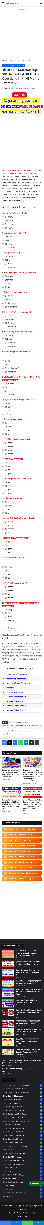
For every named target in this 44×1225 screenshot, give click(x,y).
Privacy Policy (31, 1213)
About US (11, 1213)
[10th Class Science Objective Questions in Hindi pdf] (8, 1003)
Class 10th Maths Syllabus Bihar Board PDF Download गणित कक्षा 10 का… (28, 972)
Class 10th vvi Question (11, 1125)
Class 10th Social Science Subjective (16, 1085)
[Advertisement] (22, 33)
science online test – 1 (16, 692)
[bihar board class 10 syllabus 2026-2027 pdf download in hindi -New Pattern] (8, 992)
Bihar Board (7, 1196)
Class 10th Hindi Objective (12, 1099)
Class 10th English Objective (13, 1107)
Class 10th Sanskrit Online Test (14, 1193)
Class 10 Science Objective (22, 846)
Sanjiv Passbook (9, 1150)
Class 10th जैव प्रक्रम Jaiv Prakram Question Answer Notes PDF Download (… (28, 1052)
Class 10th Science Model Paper (15, 1114)
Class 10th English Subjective (13, 1110)
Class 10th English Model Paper (14, 1153)
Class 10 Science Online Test (20, 61)
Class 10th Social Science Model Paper (17, 1146)
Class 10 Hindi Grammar (20, 862)
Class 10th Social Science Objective (16, 1092)
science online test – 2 (16, 697)
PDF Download (8, 1186)
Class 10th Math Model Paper (13, 1175)
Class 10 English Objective (21, 857)
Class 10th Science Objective (13, 1128)
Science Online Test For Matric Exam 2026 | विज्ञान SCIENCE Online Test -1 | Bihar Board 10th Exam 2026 (11, 804)
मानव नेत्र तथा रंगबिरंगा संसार (16, 679)
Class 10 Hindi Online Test (12, 1143)
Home (6, 61)
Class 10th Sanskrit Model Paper (15, 1164)
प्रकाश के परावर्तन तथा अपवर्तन (17, 674)
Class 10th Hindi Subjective (13, 1096)
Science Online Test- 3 (16, 701)
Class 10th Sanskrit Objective (13, 1135)
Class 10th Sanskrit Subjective (14, 1132)
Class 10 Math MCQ (10, 1168)
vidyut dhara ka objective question (21, 731)
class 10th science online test (17, 722)
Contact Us (21, 1213)
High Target (9, 88)
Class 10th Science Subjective (14, 1089)
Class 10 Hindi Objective (20, 835)
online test (6, 731)
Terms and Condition (22, 1216)
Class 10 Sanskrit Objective (22, 851)
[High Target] (13, 3)
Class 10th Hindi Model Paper (13, 1160)
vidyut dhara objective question (12, 734)
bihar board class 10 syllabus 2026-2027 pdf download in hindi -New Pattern (29, 992)
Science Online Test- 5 (16, 710)
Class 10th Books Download (13, 1182)
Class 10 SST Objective (20, 840)
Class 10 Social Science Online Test (16, 1121)
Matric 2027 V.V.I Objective (22, 829)
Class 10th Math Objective (12, 1139)
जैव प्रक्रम (10, 688)
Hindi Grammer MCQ (10, 1178)
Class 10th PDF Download (12, 1157)
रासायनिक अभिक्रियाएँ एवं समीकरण (18, 683)
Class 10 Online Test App (21, 879)
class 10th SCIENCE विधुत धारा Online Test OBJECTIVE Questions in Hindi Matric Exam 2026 (22, 727)
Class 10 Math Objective (20, 868)
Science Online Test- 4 (16, 706)
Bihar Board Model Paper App (23, 873)
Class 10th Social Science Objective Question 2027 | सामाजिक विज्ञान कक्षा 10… (29, 1012)
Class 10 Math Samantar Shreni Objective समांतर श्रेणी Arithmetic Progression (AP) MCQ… (27, 953)
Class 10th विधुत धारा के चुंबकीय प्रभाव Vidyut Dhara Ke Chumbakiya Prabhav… (27, 1041)
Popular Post (7, 1189)
